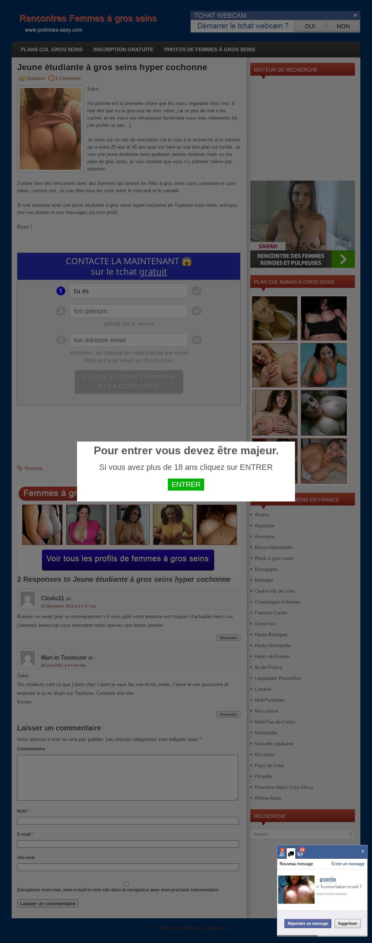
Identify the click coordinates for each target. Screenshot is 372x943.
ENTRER (186, 484)
